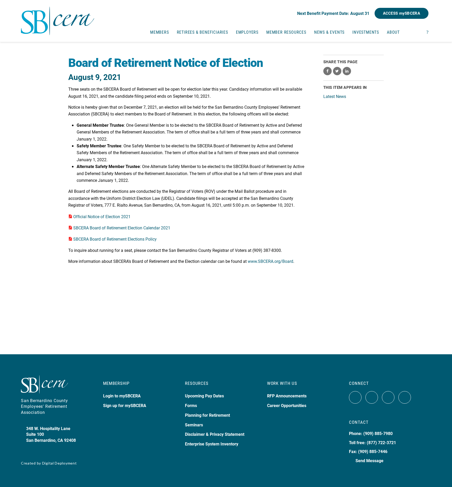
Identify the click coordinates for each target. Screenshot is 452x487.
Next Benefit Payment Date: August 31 (333, 13)
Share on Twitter (337, 71)
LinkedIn (404, 397)
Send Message (369, 460)
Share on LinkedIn (347, 71)
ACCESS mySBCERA (401, 13)
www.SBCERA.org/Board (270, 261)
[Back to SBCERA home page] (57, 18)
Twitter (371, 397)
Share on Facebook (327, 71)
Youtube (388, 397)
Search (427, 31)
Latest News (334, 96)
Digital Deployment (59, 463)
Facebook (355, 397)
